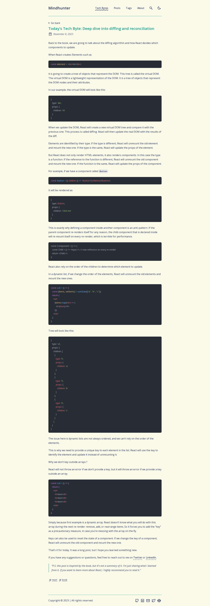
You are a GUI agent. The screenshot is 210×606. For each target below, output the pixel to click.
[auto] (159, 8)
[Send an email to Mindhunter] (148, 600)
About (140, 8)
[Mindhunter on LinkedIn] (142, 600)
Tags (129, 8)
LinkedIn (151, 557)
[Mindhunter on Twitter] (153, 600)
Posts (117, 8)
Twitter (137, 557)
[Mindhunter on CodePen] (159, 600)
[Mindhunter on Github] (137, 600)
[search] (151, 8)
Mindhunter (59, 7)
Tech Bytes (101, 8)
